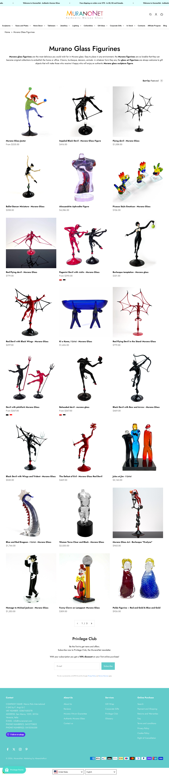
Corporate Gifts (112, 708)
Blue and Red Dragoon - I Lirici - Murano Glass (28, 542)
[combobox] (68, 771)
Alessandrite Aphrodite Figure (74, 206)
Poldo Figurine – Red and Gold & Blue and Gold (136, 607)
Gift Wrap (109, 704)
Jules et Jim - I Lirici (122, 476)
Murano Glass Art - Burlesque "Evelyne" (132, 542)
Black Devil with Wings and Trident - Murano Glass (31, 476)
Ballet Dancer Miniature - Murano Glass (25, 206)
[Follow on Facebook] (7, 749)
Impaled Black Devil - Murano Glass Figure (80, 140)
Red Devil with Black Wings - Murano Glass (27, 341)
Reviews (67, 708)
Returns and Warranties (147, 713)
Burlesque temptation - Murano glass (130, 272)
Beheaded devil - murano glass (74, 407)
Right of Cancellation (146, 737)
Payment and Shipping (147, 708)
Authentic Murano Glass (74, 718)
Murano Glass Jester (16, 140)
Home (7, 32)
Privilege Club (111, 713)
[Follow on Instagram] (20, 749)
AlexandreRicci (41, 758)
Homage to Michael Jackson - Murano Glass (27, 607)
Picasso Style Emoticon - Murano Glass (131, 206)
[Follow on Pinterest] (26, 749)
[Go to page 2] (91, 623)
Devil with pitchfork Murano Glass (22, 407)
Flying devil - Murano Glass (126, 140)
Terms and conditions (146, 723)
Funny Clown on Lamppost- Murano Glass (79, 607)
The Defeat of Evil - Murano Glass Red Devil (80, 476)
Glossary (109, 718)
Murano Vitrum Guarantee (75, 713)
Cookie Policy (143, 733)
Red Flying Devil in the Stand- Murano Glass (134, 341)
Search (140, 704)
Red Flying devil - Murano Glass (21, 272)
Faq (139, 718)
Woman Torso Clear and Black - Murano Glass (81, 542)
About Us (68, 704)
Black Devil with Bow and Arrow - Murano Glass (136, 407)
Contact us (68, 723)
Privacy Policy (92, 676)
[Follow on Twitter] (14, 749)
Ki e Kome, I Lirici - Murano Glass (75, 341)
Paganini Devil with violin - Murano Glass (79, 272)
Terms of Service (103, 676)
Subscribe (108, 666)
